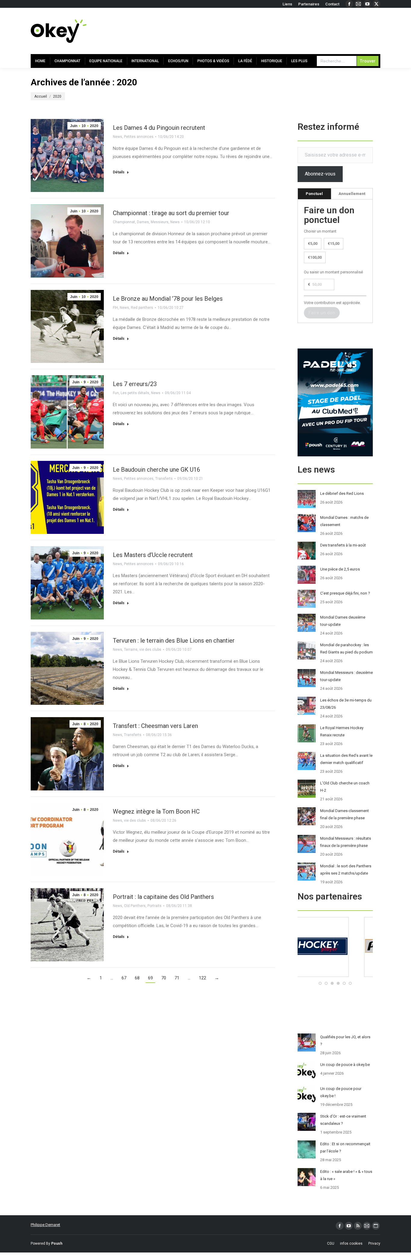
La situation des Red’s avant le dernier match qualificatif (346, 759)
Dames (143, 222)
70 (163, 978)
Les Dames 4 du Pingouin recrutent (159, 127)
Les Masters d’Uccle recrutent (153, 554)
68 (137, 978)
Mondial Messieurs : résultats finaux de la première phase (345, 842)
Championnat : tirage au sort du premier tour (171, 213)
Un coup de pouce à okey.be (345, 1064)
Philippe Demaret (45, 1224)
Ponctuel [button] (314, 193)
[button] (320, 983)
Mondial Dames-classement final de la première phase (344, 814)
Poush (56, 1243)
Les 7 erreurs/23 (135, 384)
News (117, 137)
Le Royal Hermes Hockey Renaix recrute (341, 731)
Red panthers (142, 308)
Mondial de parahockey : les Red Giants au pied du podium (346, 648)
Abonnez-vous (320, 174)
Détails (119, 172)
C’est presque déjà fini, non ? (345, 593)
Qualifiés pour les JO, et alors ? (345, 1040)
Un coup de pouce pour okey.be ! (340, 1092)
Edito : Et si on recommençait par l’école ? (345, 1147)
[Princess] (335, 975)
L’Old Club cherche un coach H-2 (344, 787)
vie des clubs (150, 649)
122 (202, 978)
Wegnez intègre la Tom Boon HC (156, 811)
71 (177, 978)
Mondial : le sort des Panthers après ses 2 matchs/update (345, 869)
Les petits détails (135, 393)
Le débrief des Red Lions (342, 493)
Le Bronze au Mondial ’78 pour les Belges (168, 298)
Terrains (131, 649)
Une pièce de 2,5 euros (340, 569)
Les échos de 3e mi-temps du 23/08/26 (346, 704)
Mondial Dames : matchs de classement (344, 521)
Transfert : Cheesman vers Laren (155, 725)
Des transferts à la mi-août (343, 545)
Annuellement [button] (351, 193)
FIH (115, 308)
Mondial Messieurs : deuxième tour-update (346, 676)
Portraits (154, 906)
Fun (116, 393)
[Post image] (307, 499)
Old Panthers (135, 906)
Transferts (164, 478)
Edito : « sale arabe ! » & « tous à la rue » (346, 1175)
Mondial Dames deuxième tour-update (342, 621)
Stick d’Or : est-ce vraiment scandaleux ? (343, 1120)
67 (124, 978)
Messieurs (159, 222)
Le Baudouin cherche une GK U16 (156, 469)
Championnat (124, 222)
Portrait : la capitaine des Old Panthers (163, 896)
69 (150, 978)
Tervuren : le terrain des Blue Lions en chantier (174, 640)
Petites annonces (138, 137)
